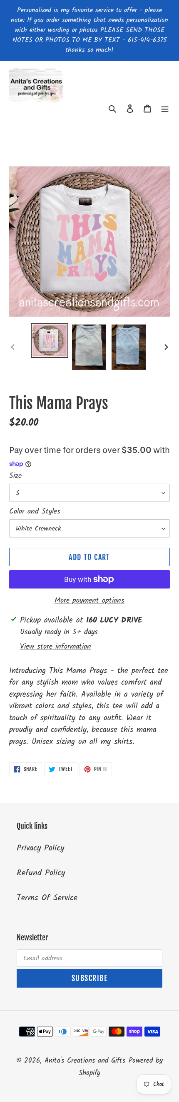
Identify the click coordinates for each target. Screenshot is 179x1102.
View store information (55, 646)
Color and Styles (34, 511)
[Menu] (165, 109)
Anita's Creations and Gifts (85, 1060)
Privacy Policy (40, 848)
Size (15, 476)
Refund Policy (41, 873)
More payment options (89, 600)
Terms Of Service (47, 898)
